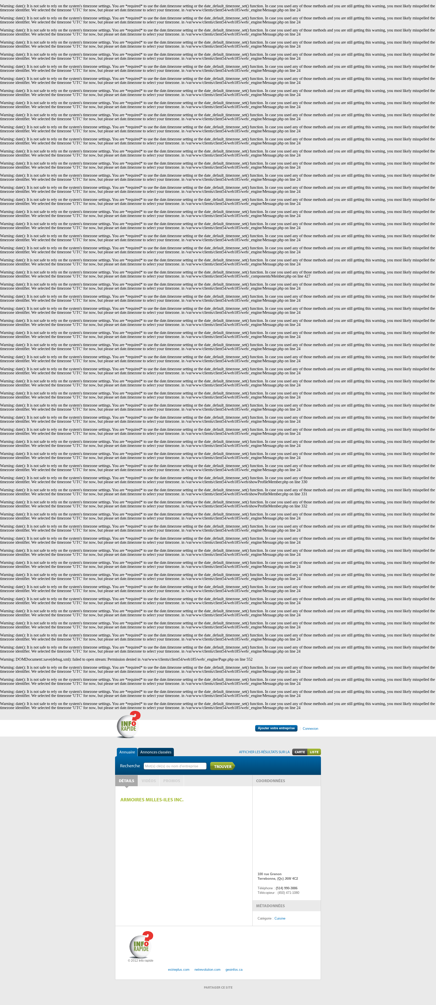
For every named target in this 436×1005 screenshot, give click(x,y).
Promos (171, 780)
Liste (314, 752)
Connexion (310, 728)
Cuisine (280, 918)
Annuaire (127, 751)
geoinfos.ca (234, 969)
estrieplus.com (178, 969)
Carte (300, 752)
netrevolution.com (208, 969)
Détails (126, 780)
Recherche (130, 766)
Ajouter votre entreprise (276, 728)
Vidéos (149, 780)
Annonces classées (155, 751)
